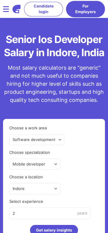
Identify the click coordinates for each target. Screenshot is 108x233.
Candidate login (44, 9)
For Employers (85, 9)
